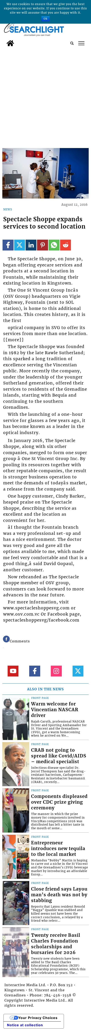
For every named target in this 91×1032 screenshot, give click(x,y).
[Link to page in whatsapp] (54, 245)
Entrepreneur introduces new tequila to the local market (58, 848)
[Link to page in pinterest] (42, 245)
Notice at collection (25, 1025)
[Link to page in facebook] (8, 245)
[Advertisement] (45, 96)
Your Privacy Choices (38, 1018)
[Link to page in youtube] (13, 671)
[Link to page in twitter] (19, 245)
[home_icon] (10, 43)
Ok (45, 18)
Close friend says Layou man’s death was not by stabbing (59, 894)
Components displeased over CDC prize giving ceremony (59, 802)
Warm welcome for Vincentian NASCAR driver (54, 709)
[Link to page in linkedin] (31, 245)
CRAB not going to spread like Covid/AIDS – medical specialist (58, 755)
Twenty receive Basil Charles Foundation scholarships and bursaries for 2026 (55, 944)
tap (81, 43)
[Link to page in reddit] (65, 245)
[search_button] (72, 43)
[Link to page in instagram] (56, 671)
